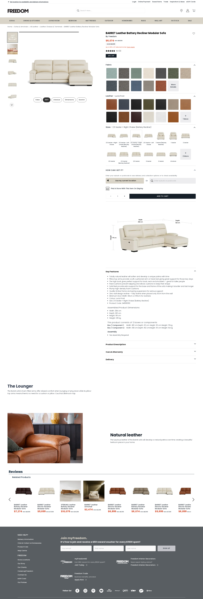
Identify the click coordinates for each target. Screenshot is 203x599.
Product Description (116, 344)
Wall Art (158, 21)
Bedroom (73, 21)
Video (37, 100)
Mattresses (91, 21)
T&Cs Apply (131, 47)
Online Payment (144, 2)
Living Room (54, 21)
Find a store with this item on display (127, 188)
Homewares (127, 21)
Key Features (112, 271)
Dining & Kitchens (31, 21)
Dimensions (69, 100)
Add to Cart (162, 196)
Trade (166, 2)
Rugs (143, 21)
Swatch (82, 100)
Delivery (110, 359)
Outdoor (109, 21)
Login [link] (134, 2)
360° (47, 100)
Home (10, 27)
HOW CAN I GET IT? (114, 170)
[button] (151, 170)
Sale (190, 21)
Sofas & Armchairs (21, 27)
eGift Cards (190, 2)
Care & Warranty (114, 352)
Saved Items (157, 2)
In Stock (175, 21)
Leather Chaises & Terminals (51, 27)
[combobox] (173, 181)
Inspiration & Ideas (177, 2)
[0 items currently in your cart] (194, 11)
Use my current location (125, 180)
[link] (181, 11)
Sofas (12, 21)
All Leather (34, 27)
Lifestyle (56, 100)
